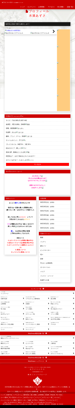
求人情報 (60, 7)
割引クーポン (22, 400)
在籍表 (47, 395)
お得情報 (41, 7)
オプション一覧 (47, 397)
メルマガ (57, 397)
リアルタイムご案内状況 (21, 395)
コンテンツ (31, 7)
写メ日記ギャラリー (15, 397)
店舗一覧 (70, 7)
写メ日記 (59, 395)
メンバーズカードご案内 (9, 400)
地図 (29, 400)
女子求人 (35, 400)
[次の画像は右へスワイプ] (30, 30)
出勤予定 (9, 395)
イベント (38, 397)
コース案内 (4, 397)
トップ (22, 7)
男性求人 (42, 400)
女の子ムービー (29, 397)
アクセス (51, 7)
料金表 (53, 395)
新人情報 (34, 395)
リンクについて (51, 400)
